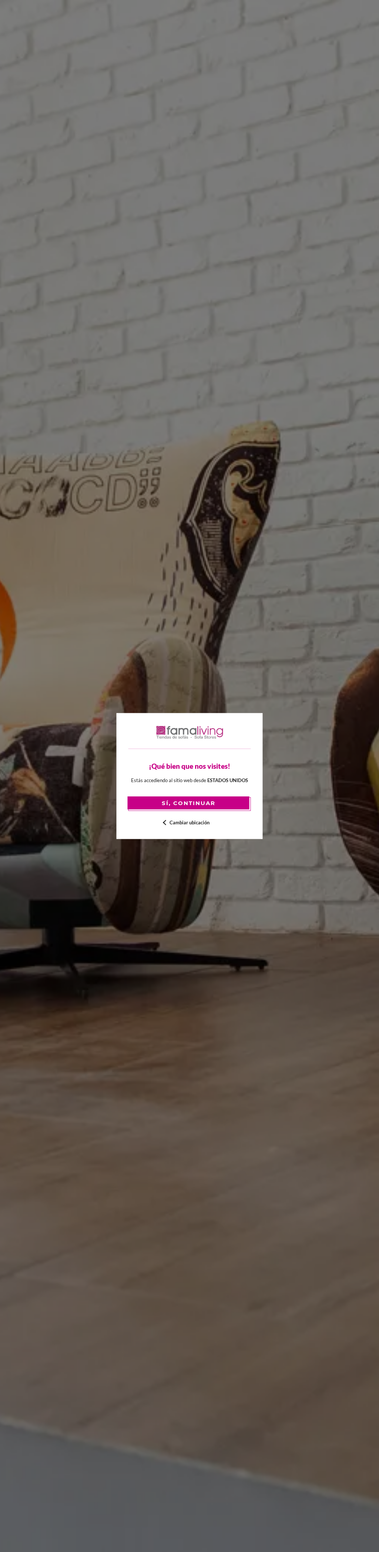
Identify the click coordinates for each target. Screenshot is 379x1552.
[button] (189, 822)
